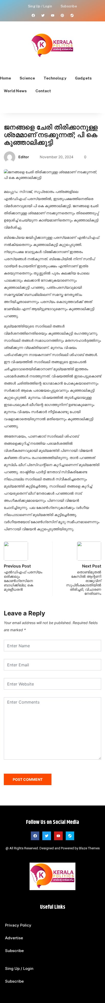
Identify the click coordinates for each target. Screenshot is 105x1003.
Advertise (14, 937)
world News (15, 91)
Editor (23, 157)
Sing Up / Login (40, 6)
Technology (55, 78)
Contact (43, 91)
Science (27, 78)
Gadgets (83, 78)
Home (5, 78)
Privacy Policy (18, 925)
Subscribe (69, 6)
